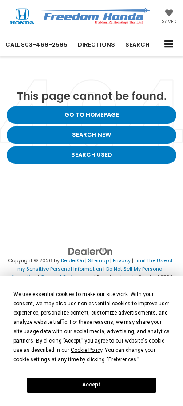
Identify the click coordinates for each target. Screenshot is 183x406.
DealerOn (72, 260)
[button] (36, 44)
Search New (91, 134)
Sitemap (98, 260)
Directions (96, 44)
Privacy (122, 260)
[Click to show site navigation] (169, 44)
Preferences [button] (122, 359)
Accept (91, 385)
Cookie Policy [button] (86, 350)
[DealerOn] (90, 251)
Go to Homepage (91, 114)
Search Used (91, 154)
